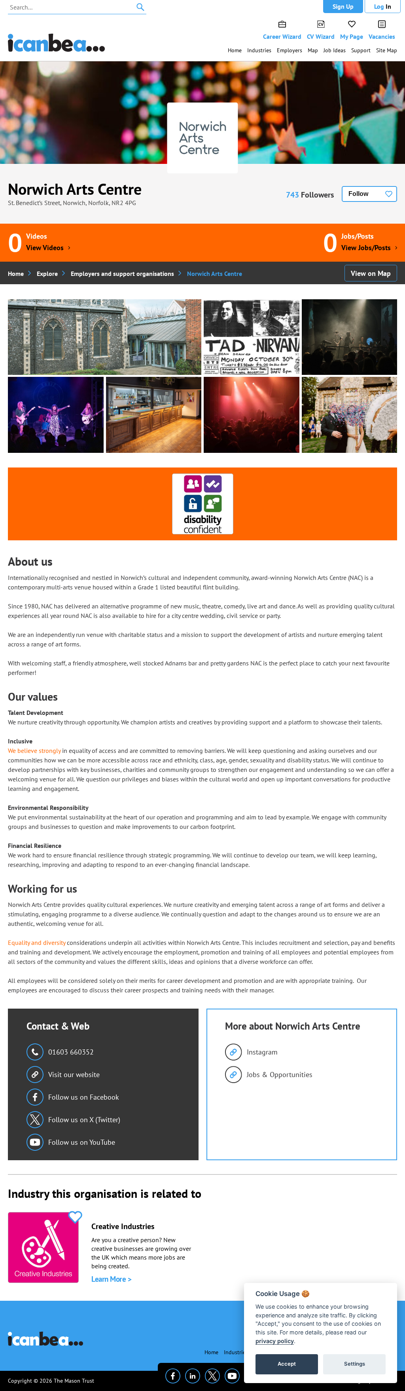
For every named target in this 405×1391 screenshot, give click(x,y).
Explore (47, 273)
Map (313, 50)
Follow (358, 193)
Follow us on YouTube (81, 1142)
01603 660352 (71, 1052)
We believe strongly (34, 750)
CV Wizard (321, 36)
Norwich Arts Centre (75, 189)
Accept (287, 1364)
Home (235, 50)
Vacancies (382, 36)
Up (343, 6)
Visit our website (74, 1074)
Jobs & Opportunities (279, 1074)
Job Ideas (335, 50)
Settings (354, 1364)
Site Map (386, 50)
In (382, 6)
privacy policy (274, 1341)
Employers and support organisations (122, 273)
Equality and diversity (36, 942)
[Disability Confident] (202, 503)
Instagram (262, 1052)
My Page (351, 36)
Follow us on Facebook (83, 1097)
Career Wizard (282, 36)
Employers (289, 50)
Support (361, 50)
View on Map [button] (371, 273)
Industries (259, 50)
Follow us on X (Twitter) (84, 1119)
